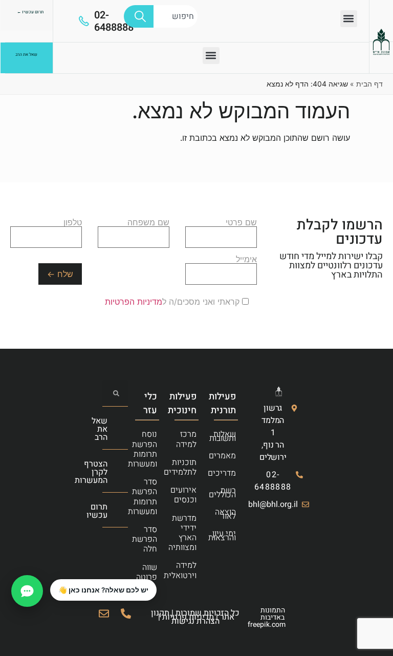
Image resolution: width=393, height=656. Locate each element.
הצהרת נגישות (195, 621)
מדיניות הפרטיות (133, 302)
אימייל (246, 259)
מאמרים (229, 456)
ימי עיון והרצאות (229, 535)
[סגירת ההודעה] (50, 579)
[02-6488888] (84, 21)
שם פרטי (241, 222)
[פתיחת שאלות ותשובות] (27, 591)
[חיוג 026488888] (126, 613)
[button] (348, 18)
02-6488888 (114, 21)
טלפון (72, 222)
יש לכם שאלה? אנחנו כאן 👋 (103, 590)
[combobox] (176, 16)
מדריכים (229, 473)
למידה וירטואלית (189, 570)
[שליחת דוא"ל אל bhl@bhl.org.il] (104, 613)
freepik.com (267, 624)
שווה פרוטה (150, 572)
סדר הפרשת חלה (150, 539)
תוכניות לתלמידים (189, 467)
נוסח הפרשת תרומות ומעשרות (150, 449)
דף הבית (369, 83)
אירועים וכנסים (189, 495)
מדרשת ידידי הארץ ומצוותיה (189, 533)
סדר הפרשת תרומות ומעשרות (150, 497)
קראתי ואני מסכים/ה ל (173, 302)
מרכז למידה (189, 439)
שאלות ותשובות (229, 436)
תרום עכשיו (96, 511)
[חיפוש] (139, 16)
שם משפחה (148, 222)
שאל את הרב (99, 429)
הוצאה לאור (229, 514)
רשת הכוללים (229, 492)
